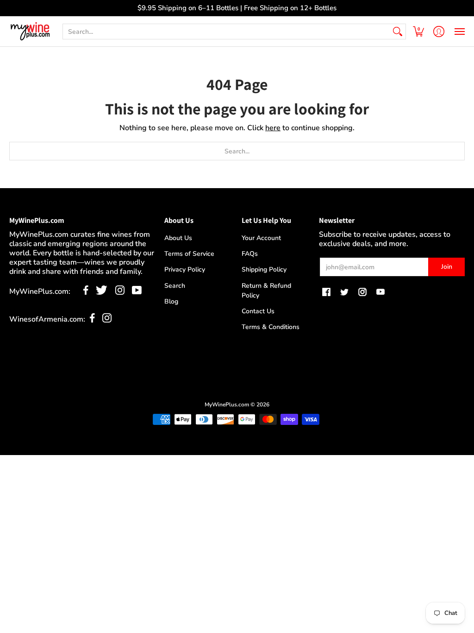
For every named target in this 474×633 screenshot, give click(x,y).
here (273, 128)
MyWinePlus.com (227, 404)
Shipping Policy (264, 269)
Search (174, 285)
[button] (418, 31)
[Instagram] (120, 292)
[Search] (397, 31)
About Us (178, 238)
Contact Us (258, 311)
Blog (171, 301)
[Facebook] (85, 292)
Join (446, 266)
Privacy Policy (184, 269)
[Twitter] (101, 292)
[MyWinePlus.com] (30, 31)
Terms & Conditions (270, 327)
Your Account (261, 238)
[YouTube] (137, 292)
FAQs (250, 253)
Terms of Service (189, 253)
